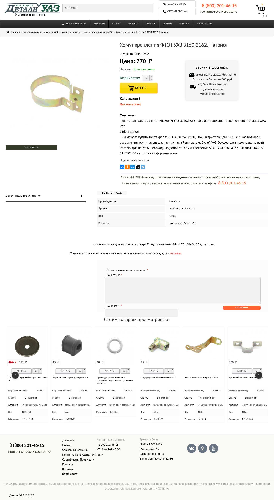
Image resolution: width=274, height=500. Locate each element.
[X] (138, 167)
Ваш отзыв (114, 275)
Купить (21, 370)
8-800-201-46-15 (232, 183)
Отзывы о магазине (75, 450)
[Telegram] (143, 167)
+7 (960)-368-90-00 (108, 449)
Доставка (68, 440)
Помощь (67, 464)
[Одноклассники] (127, 167)
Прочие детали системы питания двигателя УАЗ (87, 32)
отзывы (175, 253)
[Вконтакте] (191, 448)
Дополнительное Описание (23, 195)
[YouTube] (213, 448)
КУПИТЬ (138, 88)
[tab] (46, 196)
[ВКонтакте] (122, 167)
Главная (15, 32)
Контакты (68, 469)
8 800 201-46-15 (108, 444)
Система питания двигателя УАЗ (40, 32)
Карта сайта (69, 474)
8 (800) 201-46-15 (219, 6)
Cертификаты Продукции (78, 459)
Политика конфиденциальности (82, 454)
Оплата (66, 445)
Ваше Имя (114, 306)
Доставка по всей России (32, 15)
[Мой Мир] (132, 167)
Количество (130, 78)
